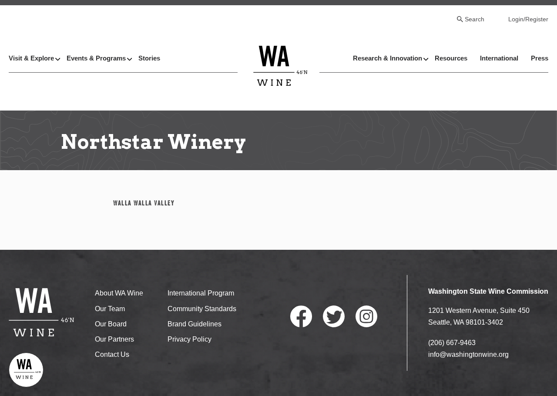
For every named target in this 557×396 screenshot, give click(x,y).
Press (539, 58)
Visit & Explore (31, 58)
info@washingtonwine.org (468, 354)
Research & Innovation (387, 58)
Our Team (110, 308)
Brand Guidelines (194, 324)
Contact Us (112, 354)
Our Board (111, 324)
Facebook (301, 316)
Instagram (366, 316)
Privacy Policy (189, 339)
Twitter (334, 316)
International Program (201, 293)
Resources (451, 58)
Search (474, 19)
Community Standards (202, 308)
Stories (149, 58)
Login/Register (528, 19)
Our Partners (114, 339)
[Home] (280, 65)
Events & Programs (96, 58)
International (499, 58)
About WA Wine (119, 293)
